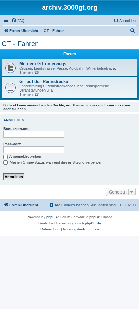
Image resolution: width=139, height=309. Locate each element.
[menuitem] (18, 21)
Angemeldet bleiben (25, 156)
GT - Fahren (20, 43)
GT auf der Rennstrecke (43, 81)
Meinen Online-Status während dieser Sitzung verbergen (55, 162)
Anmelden (13, 120)
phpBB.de (93, 223)
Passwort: (12, 144)
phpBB (51, 217)
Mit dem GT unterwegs (42, 63)
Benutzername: (17, 129)
